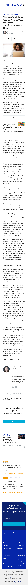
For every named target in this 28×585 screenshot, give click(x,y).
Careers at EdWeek (8, 551)
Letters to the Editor (22, 540)
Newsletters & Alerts (8, 561)
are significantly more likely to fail (13, 294)
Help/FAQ (19, 542)
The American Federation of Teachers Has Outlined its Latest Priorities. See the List (12, 440)
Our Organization (7, 540)
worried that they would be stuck (12, 249)
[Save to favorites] (14, 39)
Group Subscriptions (8, 563)
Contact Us (20, 537)
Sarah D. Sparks (7, 445)
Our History (6, 542)
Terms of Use (17, 581)
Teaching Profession (10, 14)
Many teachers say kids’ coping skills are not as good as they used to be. (13, 132)
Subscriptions (6, 558)
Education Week (15, 372)
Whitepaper (6, 462)
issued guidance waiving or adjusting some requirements (13, 88)
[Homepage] (14, 5)
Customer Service (21, 545)
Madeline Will (12, 31)
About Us (5, 537)
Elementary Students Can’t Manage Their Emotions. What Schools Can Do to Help (13, 126)
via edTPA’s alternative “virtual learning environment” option (12, 259)
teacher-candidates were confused (13, 64)
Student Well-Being (9, 122)
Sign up (14, 523)
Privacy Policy (7, 577)
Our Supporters (7, 548)
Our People (6, 545)
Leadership (8, 9)
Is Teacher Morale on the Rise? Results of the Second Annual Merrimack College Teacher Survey (13, 485)
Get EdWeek (6, 555)
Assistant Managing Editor (17, 370)
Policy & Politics (16, 9)
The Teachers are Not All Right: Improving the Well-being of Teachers (12, 467)
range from (20, 335)
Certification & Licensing (16, 393)
